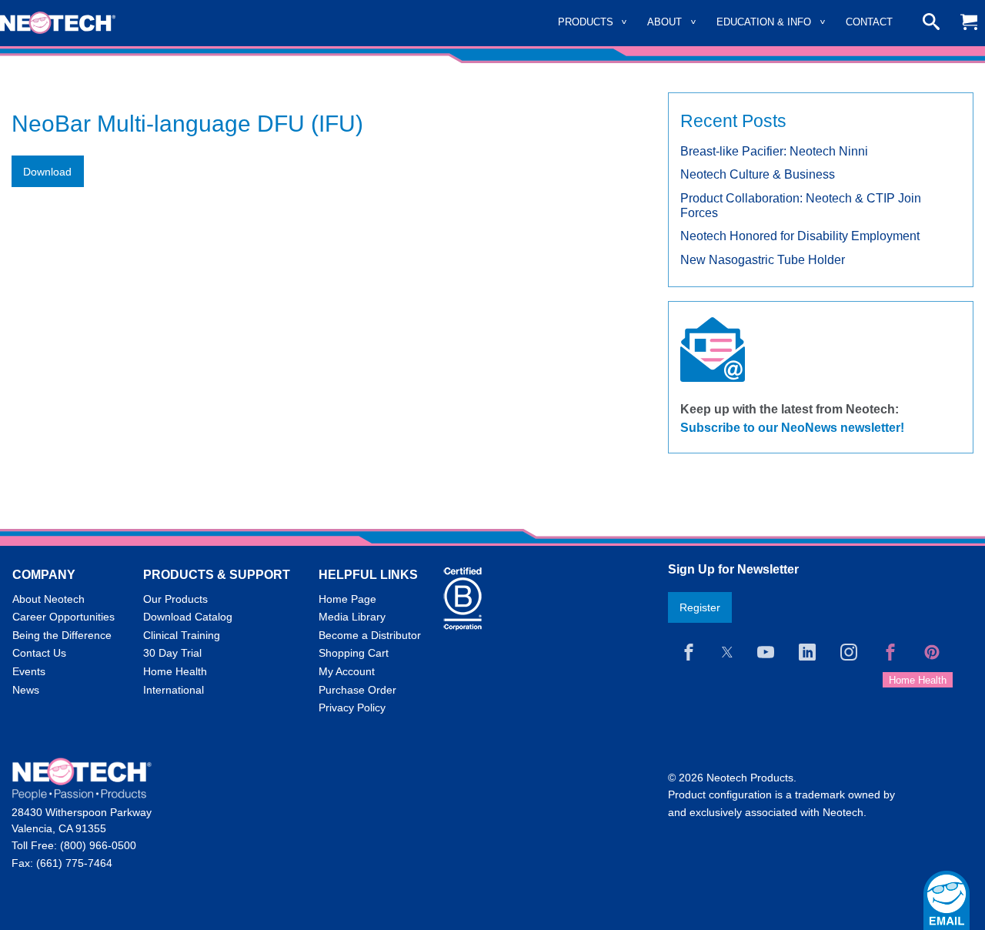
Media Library (352, 617)
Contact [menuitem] (869, 22)
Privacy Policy (352, 707)
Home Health (175, 671)
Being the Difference (62, 635)
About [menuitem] (664, 22)
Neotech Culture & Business (757, 174)
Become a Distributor (370, 635)
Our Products (175, 599)
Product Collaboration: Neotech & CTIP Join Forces (800, 205)
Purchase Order (357, 690)
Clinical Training (181, 635)
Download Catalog (187, 617)
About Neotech (48, 599)
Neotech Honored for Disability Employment (800, 236)
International (173, 690)
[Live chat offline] (946, 900)
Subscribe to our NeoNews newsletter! (792, 427)
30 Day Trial (172, 653)
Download (47, 172)
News (25, 690)
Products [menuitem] (585, 22)
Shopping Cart (354, 653)
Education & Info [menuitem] (763, 22)
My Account (347, 671)
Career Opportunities (63, 617)
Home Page (347, 599)
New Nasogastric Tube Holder (762, 259)
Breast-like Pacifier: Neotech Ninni (774, 151)
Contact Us (39, 653)
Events (28, 671)
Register (699, 607)
